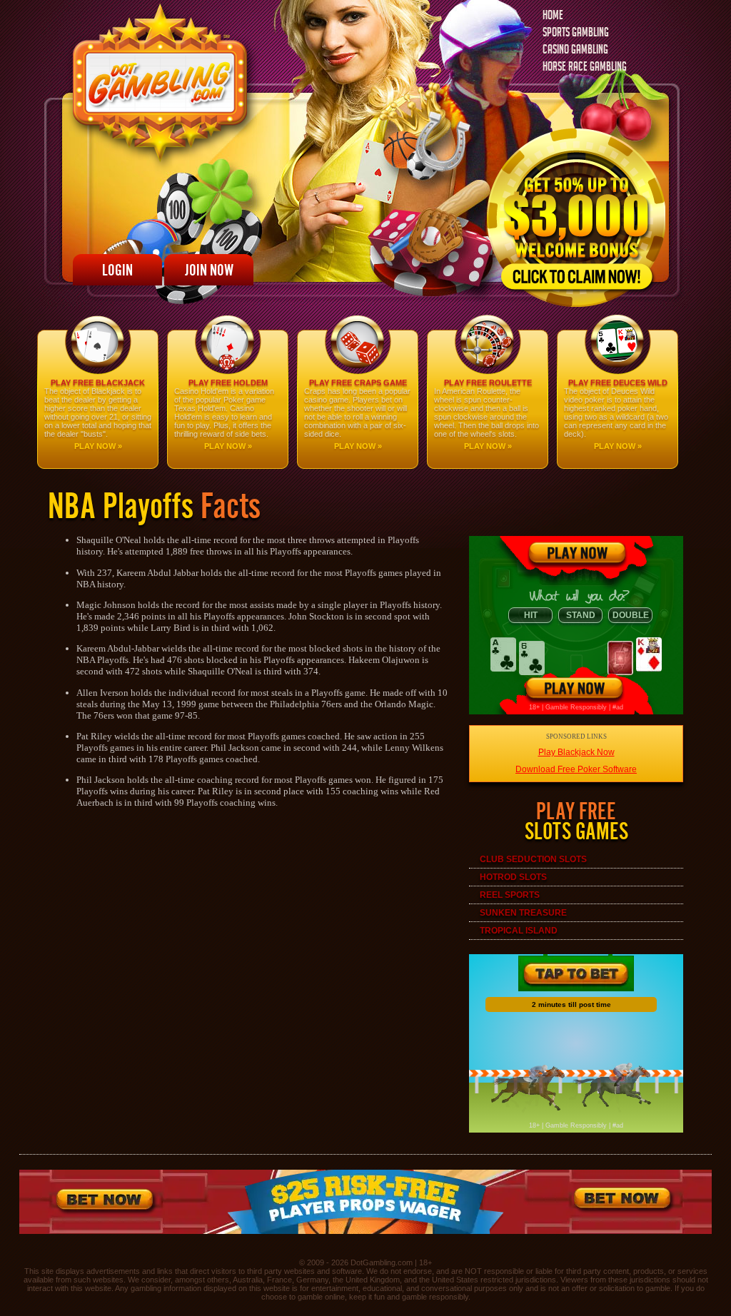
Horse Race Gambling (585, 68)
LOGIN (117, 269)
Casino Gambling (575, 51)
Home (553, 16)
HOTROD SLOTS (513, 877)
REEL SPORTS (510, 895)
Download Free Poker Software (576, 769)
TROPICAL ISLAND (519, 931)
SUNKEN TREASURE (523, 913)
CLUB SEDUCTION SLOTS (533, 859)
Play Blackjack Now (576, 752)
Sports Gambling (576, 33)
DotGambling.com (382, 1262)
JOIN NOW (209, 269)
